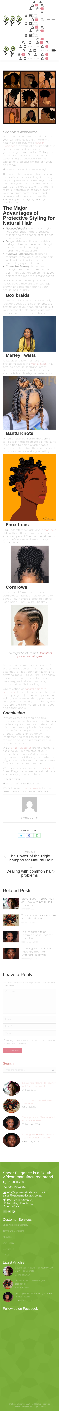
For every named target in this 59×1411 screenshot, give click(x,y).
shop (47, 768)
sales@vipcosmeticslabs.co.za (22, 1195)
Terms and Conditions (13, 1230)
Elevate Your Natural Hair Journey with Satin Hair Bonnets (37, 902)
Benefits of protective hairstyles (34, 655)
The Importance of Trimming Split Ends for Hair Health (37, 935)
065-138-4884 (16, 1187)
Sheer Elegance (21, 747)
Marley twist (38, 363)
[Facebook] (29, 835)
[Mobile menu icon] (48, 20)
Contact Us (8, 1249)
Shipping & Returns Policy (15, 1224)
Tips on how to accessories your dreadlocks (38, 917)
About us (7, 1237)
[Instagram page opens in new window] (13, 1211)
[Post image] (11, 903)
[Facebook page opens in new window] (5, 1211)
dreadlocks (49, 530)
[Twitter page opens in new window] (9, 1211)
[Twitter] (21, 835)
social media (33, 788)
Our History (8, 1243)
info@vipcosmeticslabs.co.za (25, 1192)
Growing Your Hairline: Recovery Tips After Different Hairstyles (36, 951)
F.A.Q (6, 1255)
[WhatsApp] (37, 835)
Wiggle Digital (39, 1406)
